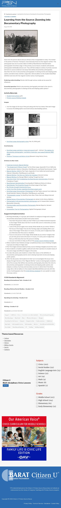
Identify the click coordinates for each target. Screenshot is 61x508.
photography (28, 324)
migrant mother (30, 321)
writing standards (39, 327)
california (13, 315)
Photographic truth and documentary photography (22, 201)
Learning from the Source (11, 321)
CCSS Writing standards (33, 271)
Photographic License (13, 195)
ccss (19, 315)
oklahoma (49, 321)
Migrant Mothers (12, 177)
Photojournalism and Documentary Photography (21, 205)
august (7, 315)
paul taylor (7, 324)
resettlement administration (47, 324)
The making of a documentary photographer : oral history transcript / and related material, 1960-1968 (30, 152)
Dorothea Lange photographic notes (18, 141)
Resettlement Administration (15, 183)
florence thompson (32, 318)
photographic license (17, 324)
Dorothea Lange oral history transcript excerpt (21, 150)
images (41, 318)
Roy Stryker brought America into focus (19, 187)
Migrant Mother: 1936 (13, 171)
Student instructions (13, 96)
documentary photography (47, 315)
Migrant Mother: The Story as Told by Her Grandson (22, 175)
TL (26, 327)
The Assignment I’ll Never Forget (17, 167)
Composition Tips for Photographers (18, 209)
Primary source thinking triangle (16, 98)
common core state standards (30, 315)
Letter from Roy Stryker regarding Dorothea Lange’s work (24, 189)
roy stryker (8, 327)
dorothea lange (9, 318)
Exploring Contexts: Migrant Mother (17, 165)
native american (40, 321)
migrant (22, 321)
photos (36, 324)
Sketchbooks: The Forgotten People (17, 185)
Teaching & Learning (10, 16)
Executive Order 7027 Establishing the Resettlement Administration (27, 179)
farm (23, 318)
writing (31, 327)
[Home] (4, 14)
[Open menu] (57, 4)
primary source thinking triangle (44, 241)
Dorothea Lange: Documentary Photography (20, 191)
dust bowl (17, 318)
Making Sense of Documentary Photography (20, 199)
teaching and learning (18, 327)
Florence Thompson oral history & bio (18, 156)
